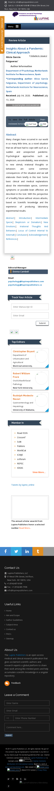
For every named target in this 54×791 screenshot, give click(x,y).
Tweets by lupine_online (22, 484)
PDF (44, 124)
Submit (42, 323)
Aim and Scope (13, 615)
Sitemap (10, 638)
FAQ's (8, 634)
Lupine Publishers (17, 655)
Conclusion (21, 234)
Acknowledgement (38, 234)
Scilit (18, 441)
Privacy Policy (42, 770)
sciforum (21, 459)
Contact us (11, 629)
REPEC (20, 463)
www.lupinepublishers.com (14, 767)
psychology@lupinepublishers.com (26, 281)
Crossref (20, 437)
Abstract (10, 218)
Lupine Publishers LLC (38, 758)
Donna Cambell (21, 271)
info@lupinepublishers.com (19, 590)
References (11, 239)
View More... (39, 472)
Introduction (25, 218)
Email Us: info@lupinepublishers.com (22, 2)
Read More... (25, 528)
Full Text (32, 124)
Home (9, 610)
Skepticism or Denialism (28, 222)
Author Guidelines (14, 620)
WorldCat (21, 450)
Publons (20, 446)
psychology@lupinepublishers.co (25, 284)
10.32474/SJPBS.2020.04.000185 (25, 105)
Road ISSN (21, 433)
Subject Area (12, 624)
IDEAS (19, 467)
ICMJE (19, 454)
